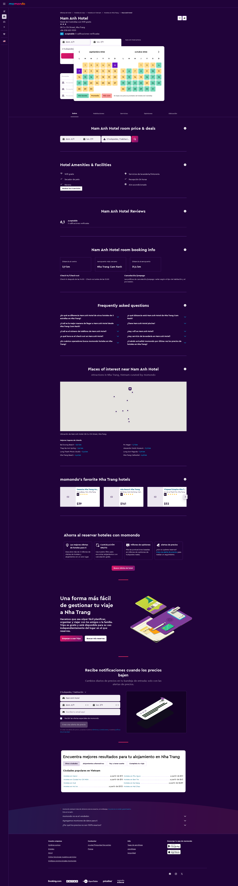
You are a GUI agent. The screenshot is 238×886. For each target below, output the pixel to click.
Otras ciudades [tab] (71, 763)
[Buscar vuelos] (4, 11)
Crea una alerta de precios (166, 552)
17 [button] (97, 77)
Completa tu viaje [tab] (136, 763)
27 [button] (115, 83)
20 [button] (115, 77)
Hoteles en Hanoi (70, 776)
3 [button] (97, 65)
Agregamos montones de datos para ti (80, 821)
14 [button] (79, 77)
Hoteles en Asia (79, 13)
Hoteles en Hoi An (71, 786)
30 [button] (91, 89)
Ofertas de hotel (65, 13)
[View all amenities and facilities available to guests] (185, 165)
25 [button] (103, 83)
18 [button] (103, 77)
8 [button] (85, 71)
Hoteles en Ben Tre (131, 779)
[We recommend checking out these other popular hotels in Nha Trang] (185, 479)
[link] (123, 568)
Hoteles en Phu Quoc (132, 776)
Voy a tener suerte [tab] (116, 763)
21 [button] (79, 83)
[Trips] (4, 34)
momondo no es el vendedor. (76, 816)
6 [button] (115, 65)
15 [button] (85, 77)
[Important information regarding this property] (185, 250)
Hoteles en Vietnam (94, 13)
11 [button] (103, 71)
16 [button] (91, 77)
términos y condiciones (100, 729)
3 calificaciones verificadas (87, 34)
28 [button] (79, 89)
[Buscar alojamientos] (4, 16)
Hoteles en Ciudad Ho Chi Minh (76, 779)
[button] (4, 4)
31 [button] (153, 89)
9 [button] (91, 71)
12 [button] (109, 71)
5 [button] (109, 65)
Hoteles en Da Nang (132, 783)
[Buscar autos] (4, 21)
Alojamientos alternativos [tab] (93, 763)
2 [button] (91, 65)
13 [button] (115, 71)
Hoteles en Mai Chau (132, 786)
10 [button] (97, 71)
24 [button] (97, 83)
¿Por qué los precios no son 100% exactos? (82, 825)
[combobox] (92, 698)
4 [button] (103, 65)
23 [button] (91, 83)
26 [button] (109, 83)
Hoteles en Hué (70, 783)
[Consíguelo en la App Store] (174, 852)
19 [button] (109, 77)
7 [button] (79, 71)
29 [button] (85, 89)
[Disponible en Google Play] (174, 846)
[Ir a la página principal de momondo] (17, 3)
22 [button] (85, 83)
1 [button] (85, 65)
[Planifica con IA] (4, 27)
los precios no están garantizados (119, 809)
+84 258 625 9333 (68, 30)
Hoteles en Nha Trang (111, 13)
